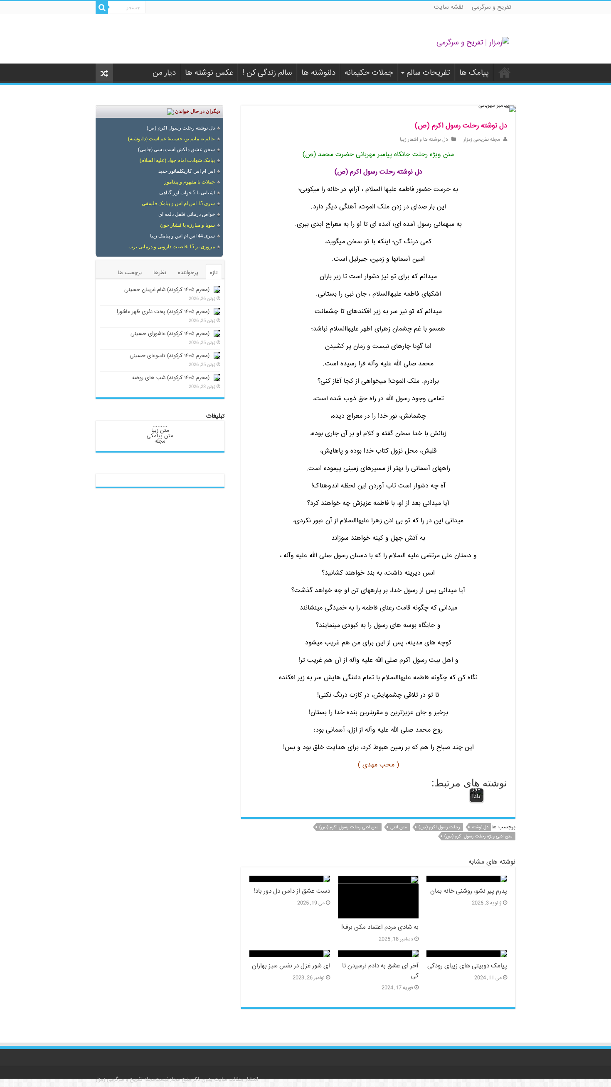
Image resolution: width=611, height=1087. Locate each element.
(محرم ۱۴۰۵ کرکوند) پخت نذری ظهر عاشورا (163, 312)
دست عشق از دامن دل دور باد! (292, 891)
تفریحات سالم (428, 73)
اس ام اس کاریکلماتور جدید (186, 171)
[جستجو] (102, 7)
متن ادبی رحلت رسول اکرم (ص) (349, 827)
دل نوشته (480, 827)
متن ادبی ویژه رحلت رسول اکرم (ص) (478, 836)
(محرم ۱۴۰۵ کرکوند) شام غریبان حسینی (166, 290)
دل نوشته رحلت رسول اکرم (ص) (181, 128)
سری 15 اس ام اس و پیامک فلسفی (178, 203)
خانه (504, 72)
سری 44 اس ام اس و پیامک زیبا (182, 236)
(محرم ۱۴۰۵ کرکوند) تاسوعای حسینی (169, 356)
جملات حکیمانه (369, 73)
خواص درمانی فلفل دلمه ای (186, 214)
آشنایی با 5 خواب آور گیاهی (187, 193)
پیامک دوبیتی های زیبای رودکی (467, 966)
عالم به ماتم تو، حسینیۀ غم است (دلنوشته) (171, 139)
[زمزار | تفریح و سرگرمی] (472, 43)
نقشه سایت (448, 7)
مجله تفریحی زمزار (481, 140)
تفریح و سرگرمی (491, 7)
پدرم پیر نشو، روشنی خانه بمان (468, 891)
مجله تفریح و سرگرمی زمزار (125, 1079)
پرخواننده (188, 273)
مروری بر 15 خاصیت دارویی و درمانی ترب (171, 247)
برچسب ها (130, 273)
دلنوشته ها (318, 73)
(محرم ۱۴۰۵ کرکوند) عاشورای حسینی (170, 334)
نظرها (159, 273)
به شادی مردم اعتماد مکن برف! (380, 928)
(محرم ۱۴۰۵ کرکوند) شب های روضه (170, 378)
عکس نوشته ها (209, 73)
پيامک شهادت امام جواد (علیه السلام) (177, 160)
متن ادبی (398, 827)
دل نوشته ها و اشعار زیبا (424, 140)
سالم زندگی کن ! (267, 73)
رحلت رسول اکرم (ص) (439, 827)
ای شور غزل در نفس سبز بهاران (291, 966)
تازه (214, 273)
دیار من (164, 73)
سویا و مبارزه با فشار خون (187, 225)
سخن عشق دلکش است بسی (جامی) (176, 149)
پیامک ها (474, 73)
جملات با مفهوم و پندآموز (189, 182)
